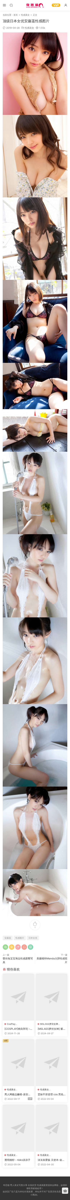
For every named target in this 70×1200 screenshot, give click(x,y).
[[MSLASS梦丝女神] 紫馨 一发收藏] (51, 997)
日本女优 (33, 938)
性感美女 (29, 27)
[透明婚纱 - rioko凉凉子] (18, 1128)
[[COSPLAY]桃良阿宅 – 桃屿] (18, 997)
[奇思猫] (35, 5)
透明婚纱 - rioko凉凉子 (17, 1159)
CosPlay (11, 1024)
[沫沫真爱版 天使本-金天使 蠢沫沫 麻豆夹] (51, 1128)
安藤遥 (7, 938)
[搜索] (11, 5)
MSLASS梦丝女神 (49, 1024)
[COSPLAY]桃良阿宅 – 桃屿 (17, 1029)
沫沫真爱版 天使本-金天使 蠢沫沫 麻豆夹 (51, 1160)
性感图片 (19, 938)
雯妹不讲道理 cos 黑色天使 (50, 1094)
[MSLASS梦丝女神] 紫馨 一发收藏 (52, 1029)
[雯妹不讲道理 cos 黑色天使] (51, 1062)
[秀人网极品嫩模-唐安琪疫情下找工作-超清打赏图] (18, 1062)
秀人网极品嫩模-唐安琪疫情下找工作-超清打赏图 (17, 1094)
